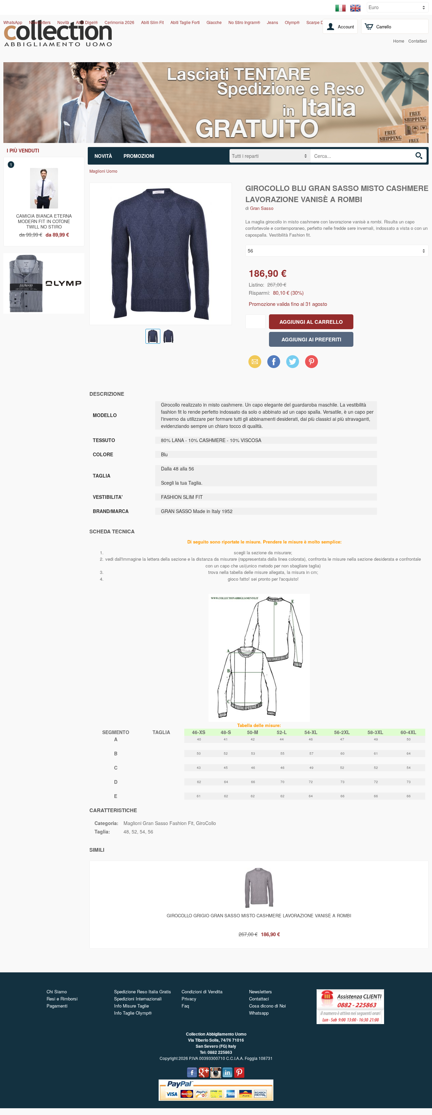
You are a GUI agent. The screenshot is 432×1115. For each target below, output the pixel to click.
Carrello (383, 26)
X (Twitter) (292, 363)
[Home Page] (57, 42)
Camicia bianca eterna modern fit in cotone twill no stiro (44, 220)
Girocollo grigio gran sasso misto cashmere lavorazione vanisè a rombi (259, 915)
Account (346, 26)
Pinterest (311, 361)
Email (253, 361)
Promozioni (139, 155)
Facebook (273, 361)
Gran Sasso (261, 208)
